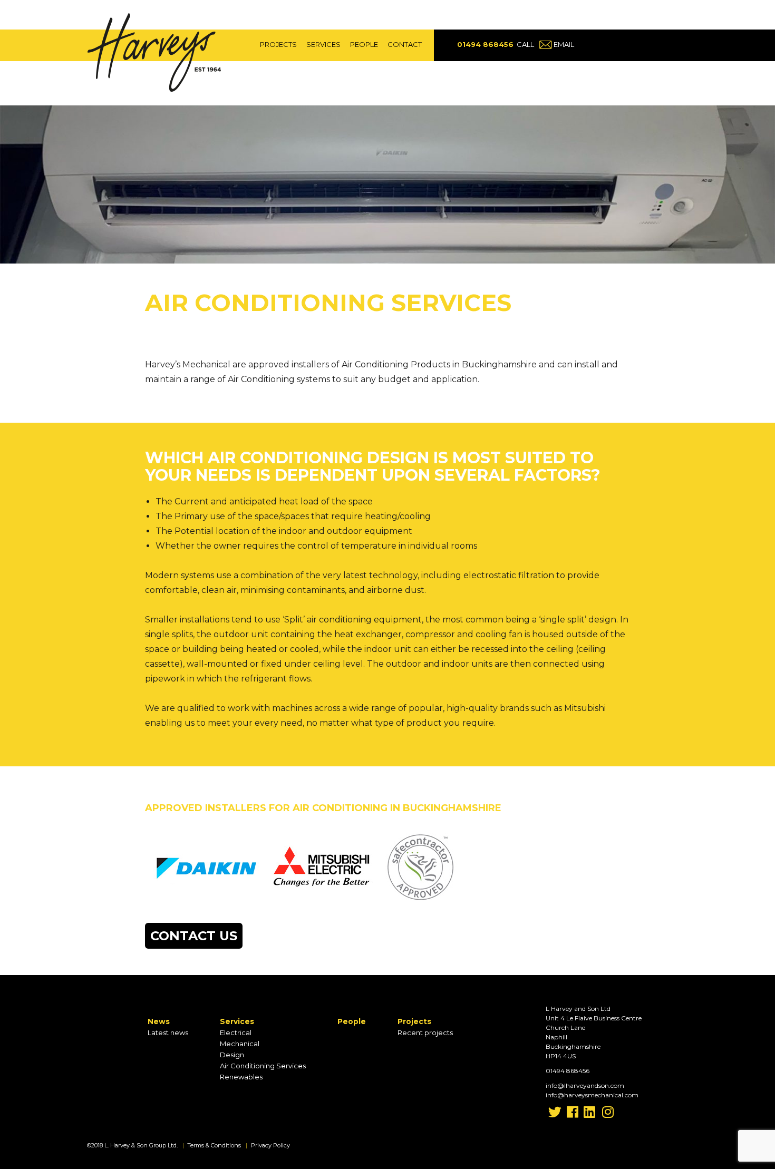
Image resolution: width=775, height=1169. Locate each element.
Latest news (168, 1032)
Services (323, 44)
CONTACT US (193, 935)
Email (564, 44)
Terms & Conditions (214, 1145)
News (159, 1021)
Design (232, 1054)
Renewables (241, 1077)
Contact (405, 44)
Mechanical (239, 1043)
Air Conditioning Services (263, 1065)
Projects (278, 44)
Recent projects (425, 1032)
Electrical (235, 1032)
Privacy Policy (270, 1145)
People (364, 44)
